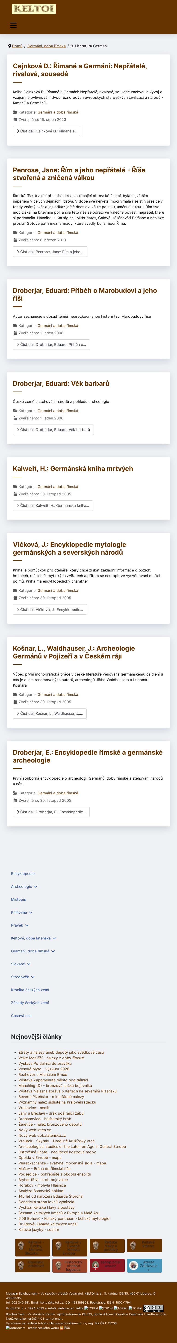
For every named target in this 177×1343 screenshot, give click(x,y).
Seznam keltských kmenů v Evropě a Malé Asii (59, 1213)
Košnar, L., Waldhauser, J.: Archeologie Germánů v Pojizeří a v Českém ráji (74, 652)
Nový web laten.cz (34, 1130)
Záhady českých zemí (30, 1002)
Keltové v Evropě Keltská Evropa (72, 1248)
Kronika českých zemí (30, 989)
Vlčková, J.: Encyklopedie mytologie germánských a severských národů (69, 548)
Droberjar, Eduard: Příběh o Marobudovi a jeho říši (85, 294)
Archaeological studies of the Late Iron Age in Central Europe (72, 1146)
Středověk (20, 977)
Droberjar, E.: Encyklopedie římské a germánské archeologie (88, 756)
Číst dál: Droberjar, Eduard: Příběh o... (52, 344)
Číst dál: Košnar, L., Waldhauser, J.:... (51, 713)
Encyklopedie (23, 873)
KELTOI (87, 1314)
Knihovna (19, 912)
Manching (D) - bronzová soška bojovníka (55, 1085)
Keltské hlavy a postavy (111, 1246)
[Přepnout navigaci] (13, 25)
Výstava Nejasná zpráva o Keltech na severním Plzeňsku (67, 1091)
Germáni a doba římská (58, 112)
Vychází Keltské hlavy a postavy (46, 1207)
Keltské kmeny (148, 1244)
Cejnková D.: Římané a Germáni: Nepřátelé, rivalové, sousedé (80, 70)
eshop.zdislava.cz (110, 1264)
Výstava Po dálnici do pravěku (45, 1063)
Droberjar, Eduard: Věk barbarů (61, 383)
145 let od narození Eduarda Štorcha (50, 1196)
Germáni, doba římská (30, 951)
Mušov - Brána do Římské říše (44, 1168)
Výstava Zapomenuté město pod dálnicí (53, 1080)
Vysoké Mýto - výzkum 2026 (43, 1069)
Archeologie (21, 886)
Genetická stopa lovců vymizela (46, 1201)
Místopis (18, 899)
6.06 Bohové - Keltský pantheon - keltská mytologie (63, 1218)
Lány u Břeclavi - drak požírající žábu (50, 1113)
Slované (18, 964)
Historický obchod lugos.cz (73, 1266)
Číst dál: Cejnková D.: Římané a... (48, 131)
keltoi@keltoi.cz (51, 1302)
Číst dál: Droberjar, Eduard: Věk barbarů (54, 429)
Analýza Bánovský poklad (40, 1190)
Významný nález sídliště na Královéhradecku (57, 1102)
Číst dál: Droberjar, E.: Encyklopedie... (52, 812)
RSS (66, 1327)
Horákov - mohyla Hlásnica (42, 1185)
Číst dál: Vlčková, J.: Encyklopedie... (51, 609)
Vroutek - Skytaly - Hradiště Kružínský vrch (56, 1141)
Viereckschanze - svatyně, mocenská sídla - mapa (62, 1163)
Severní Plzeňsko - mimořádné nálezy (51, 1096)
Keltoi (79, 1308)
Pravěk (17, 925)
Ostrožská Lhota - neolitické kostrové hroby (57, 1152)
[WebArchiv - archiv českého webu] (33, 1327)
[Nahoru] (169, 1334)
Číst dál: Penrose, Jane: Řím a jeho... (51, 251)
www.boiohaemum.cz (70, 1323)
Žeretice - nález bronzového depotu (50, 1124)
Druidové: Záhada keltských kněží (47, 1224)
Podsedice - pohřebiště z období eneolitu (54, 1174)
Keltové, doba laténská (31, 938)
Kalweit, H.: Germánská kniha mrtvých (73, 469)
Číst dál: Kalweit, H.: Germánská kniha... (54, 505)
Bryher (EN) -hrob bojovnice (43, 1179)
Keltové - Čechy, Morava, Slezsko (34, 1248)
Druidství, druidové (36, 1264)
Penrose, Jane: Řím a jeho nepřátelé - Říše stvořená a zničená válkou (79, 174)
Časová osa (21, 1015)
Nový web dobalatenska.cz (42, 1135)
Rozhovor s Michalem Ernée (42, 1074)
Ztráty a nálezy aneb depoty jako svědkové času (61, 1052)
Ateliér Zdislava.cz (148, 1266)
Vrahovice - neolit (34, 1107)
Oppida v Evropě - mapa (40, 1157)
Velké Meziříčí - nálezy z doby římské (51, 1058)
